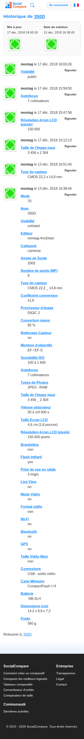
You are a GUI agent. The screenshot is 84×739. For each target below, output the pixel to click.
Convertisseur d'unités (18, 690)
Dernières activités (16, 711)
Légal (60, 679)
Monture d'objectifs (36, 345)
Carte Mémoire (32, 581)
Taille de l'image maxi (38, 148)
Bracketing (30, 445)
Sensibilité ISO (32, 358)
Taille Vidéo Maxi (34, 556)
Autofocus (29, 96)
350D (39, 16)
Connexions (31, 569)
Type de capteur (34, 172)
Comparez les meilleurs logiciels (25, 679)
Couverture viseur (35, 320)
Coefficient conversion (39, 295)
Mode (25, 196)
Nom (24, 208)
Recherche (32, 5)
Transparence (65, 673)
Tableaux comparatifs (18, 684)
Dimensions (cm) (34, 606)
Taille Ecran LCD (34, 420)
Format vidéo (31, 506)
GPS (24, 544)
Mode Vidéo (30, 494)
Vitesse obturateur (36, 407)
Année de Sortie (34, 258)
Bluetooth (29, 532)
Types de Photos (34, 382)
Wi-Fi (25, 519)
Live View (28, 482)
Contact (61, 684)
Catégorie (29, 246)
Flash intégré (31, 457)
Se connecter (58, 5)
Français (76, 5)
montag (27, 64)
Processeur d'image (37, 308)
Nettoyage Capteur (36, 333)
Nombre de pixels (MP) (39, 271)
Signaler (70, 70)
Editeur (27, 233)
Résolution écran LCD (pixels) (45, 432)
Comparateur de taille (18, 695)
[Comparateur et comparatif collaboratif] (15, 5)
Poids (25, 619)
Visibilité (27, 72)
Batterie (27, 593)
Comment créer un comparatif (23, 673)
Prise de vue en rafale (38, 469)
